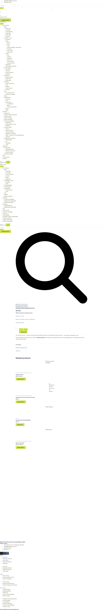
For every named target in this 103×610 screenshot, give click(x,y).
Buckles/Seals (9, 139)
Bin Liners (8, 69)
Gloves (7, 128)
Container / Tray (8, 37)
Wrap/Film (8, 125)
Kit (6, 141)
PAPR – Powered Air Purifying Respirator (15, 135)
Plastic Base (8, 80)
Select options (21, 379)
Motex (8, 105)
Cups (7, 85)
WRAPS (6, 194)
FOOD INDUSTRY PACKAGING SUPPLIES (39, 335)
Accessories (7, 113)
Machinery (5, 146)
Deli (8, 55)
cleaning (67, 335)
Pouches (8, 36)
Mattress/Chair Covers (11, 124)
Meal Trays (9, 59)
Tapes (7, 110)
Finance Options (9, 152)
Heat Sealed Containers (11, 66)
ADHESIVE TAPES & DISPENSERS (10, 216)
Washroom (8, 74)
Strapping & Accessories (9, 138)
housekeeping (72, 335)
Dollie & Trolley (7, 116)
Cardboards (8, 122)
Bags (5, 27)
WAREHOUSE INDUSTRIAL (10, 207)
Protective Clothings (10, 94)
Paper (7, 41)
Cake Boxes (10, 52)
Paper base (8, 78)
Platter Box (6, 75)
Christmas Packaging (7, 212)
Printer (7, 108)
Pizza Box (9, 48)
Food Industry (6, 25)
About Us (5, 158)
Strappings (8, 143)
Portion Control (10, 61)
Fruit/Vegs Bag (9, 31)
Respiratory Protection (11, 133)
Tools (7, 144)
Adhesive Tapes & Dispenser (10, 114)
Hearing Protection (10, 132)
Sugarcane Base (9, 77)
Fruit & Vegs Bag (9, 174)
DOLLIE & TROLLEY (7, 218)
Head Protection (9, 130)
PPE (5, 91)
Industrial (5, 111)
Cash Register (10, 103)
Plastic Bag (8, 34)
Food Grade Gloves (10, 92)
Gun (7, 100)
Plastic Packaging (8, 119)
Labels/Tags (8, 102)
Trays (8, 45)
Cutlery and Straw (10, 83)
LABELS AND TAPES (7, 219)
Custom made (6, 157)
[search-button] (2, 8)
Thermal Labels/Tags (12, 106)
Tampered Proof (10, 63)
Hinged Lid (9, 58)
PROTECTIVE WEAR (8, 202)
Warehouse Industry (8, 153)
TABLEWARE (7, 188)
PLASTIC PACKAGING (9, 199)
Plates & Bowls (9, 88)
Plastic (7, 53)
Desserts (9, 56)
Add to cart (23, 332)
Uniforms (8, 136)
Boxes (8, 42)
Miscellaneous (7, 97)
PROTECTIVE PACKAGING (10, 201)
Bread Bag (8, 171)
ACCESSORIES (6, 215)
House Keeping (7, 67)
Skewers (8, 89)
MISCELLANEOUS (8, 196)
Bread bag (8, 28)
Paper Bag (8, 33)
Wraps (5, 96)
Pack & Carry (10, 50)
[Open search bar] (51, 9)
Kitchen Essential (9, 72)
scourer (77, 335)
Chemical (8, 70)
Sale (4, 155)
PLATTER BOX (7, 186)
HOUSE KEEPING (8, 185)
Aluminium (8, 39)
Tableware (6, 81)
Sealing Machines (10, 149)
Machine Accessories (10, 150)
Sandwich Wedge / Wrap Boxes (14, 47)
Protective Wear (8, 127)
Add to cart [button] (20, 424)
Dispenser (8, 99)
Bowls (8, 44)
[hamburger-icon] (2, 24)
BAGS (5, 169)
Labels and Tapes (8, 117)
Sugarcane (8, 64)
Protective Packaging (9, 121)
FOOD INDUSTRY (8, 205)
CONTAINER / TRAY (8, 180)
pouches (8, 175)
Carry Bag (8, 30)
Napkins (7, 86)
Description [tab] (18, 344)
